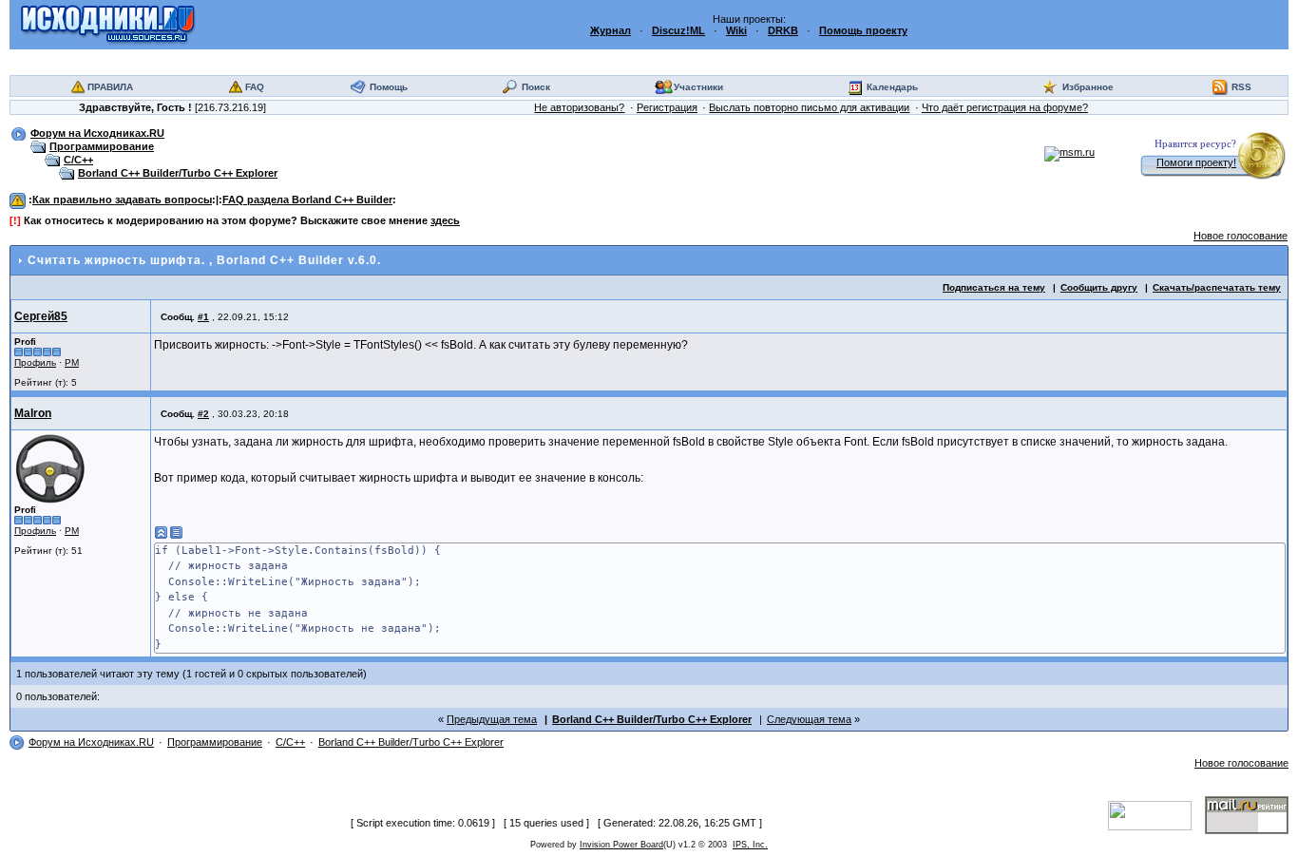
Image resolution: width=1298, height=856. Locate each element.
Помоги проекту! (1196, 162)
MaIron (32, 413)
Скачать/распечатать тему (1217, 287)
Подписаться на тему (994, 287)
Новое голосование (1240, 235)
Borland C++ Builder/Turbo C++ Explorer (177, 173)
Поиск (536, 87)
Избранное (1088, 87)
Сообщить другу (1098, 287)
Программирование (101, 146)
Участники (698, 87)
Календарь (892, 87)
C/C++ (78, 159)
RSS (1241, 87)
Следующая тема (809, 719)
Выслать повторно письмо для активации (809, 107)
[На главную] (108, 23)
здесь (445, 220)
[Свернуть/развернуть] (161, 533)
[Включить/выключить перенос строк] (176, 533)
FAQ (254, 87)
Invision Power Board (621, 844)
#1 (203, 317)
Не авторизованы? (579, 107)
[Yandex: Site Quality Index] (1156, 814)
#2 (203, 414)
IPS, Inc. (750, 844)
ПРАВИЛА (110, 87)
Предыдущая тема (492, 719)
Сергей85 (40, 316)
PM (72, 362)
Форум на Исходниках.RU (97, 133)
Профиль (35, 362)
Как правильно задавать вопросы (122, 199)
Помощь (389, 87)
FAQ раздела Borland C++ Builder (307, 199)
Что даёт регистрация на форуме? (1005, 107)
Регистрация (667, 107)
